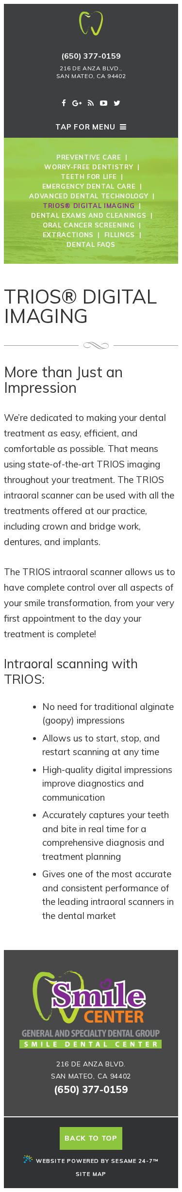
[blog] (91, 103)
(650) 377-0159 (91, 56)
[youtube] (103, 103)
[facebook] (64, 103)
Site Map (91, 1174)
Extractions (68, 235)
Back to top (91, 1138)
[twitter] (117, 103)
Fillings (119, 235)
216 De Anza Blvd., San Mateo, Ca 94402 (91, 72)
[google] (77, 103)
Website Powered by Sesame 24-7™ (97, 1161)
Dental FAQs (90, 244)
